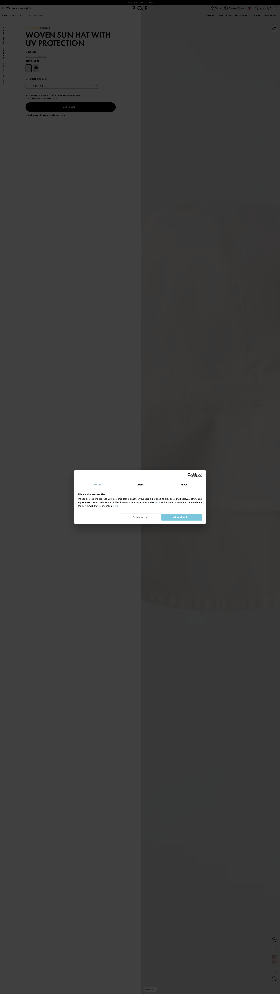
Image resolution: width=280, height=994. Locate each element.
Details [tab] (140, 484)
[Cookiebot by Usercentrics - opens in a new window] (189, 475)
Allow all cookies (181, 517)
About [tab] (184, 484)
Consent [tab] (96, 484)
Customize (137, 517)
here (157, 502)
